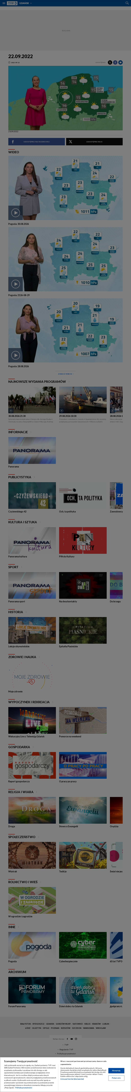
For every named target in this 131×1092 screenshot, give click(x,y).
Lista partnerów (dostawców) (72, 1079)
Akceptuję (116, 1071)
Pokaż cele (116, 1078)
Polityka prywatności (23, 1088)
